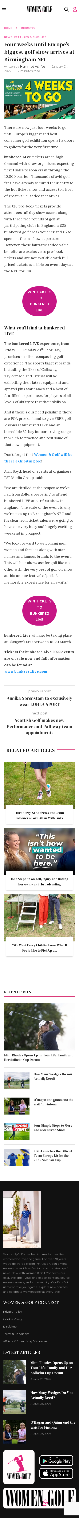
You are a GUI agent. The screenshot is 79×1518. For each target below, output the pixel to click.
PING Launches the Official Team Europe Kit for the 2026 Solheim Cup (53, 1155)
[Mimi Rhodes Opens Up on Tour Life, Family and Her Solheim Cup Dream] (39, 1026)
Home (8, 28)
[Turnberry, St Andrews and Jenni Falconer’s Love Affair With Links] (39, 785)
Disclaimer (10, 1326)
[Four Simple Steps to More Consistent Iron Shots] (16, 1131)
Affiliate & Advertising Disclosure (25, 1341)
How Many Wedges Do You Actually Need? (53, 1076)
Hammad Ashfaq (33, 67)
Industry (28, 28)
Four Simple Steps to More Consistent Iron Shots (53, 1127)
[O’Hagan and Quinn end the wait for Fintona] (16, 1106)
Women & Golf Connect (31, 1302)
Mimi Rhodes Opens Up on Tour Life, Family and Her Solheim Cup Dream (38, 1057)
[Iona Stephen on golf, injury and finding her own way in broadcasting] (39, 851)
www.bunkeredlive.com (25, 671)
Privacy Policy (12, 1311)
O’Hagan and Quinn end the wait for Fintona (54, 1102)
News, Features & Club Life (25, 37)
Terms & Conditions (16, 1334)
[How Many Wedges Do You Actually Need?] (16, 1080)
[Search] (66, 9)
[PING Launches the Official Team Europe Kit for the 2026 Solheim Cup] (16, 1157)
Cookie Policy (12, 1319)
